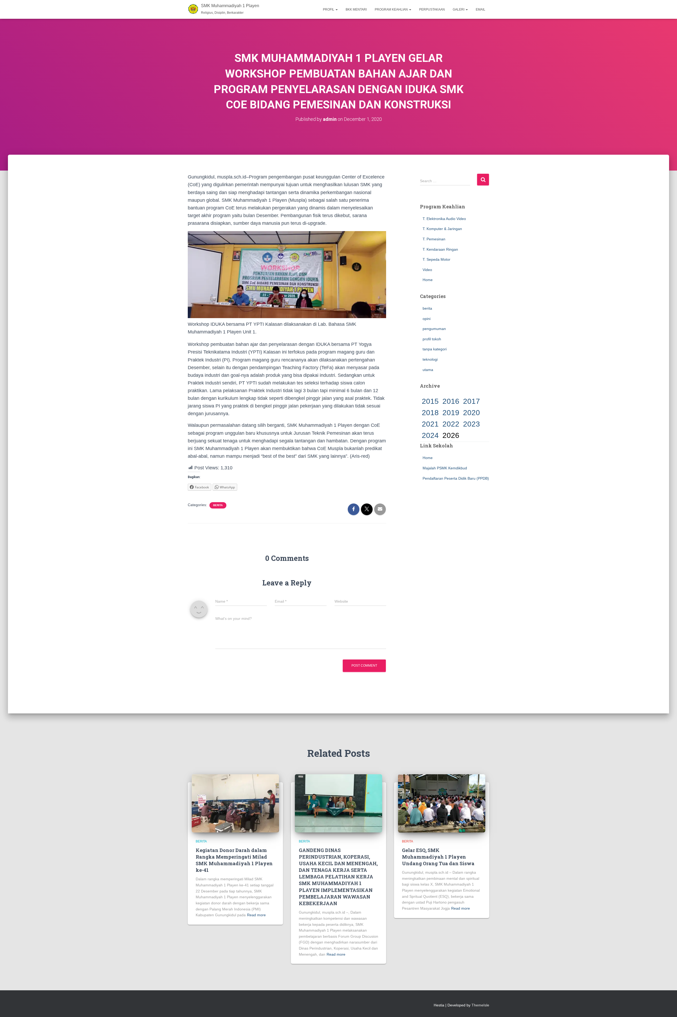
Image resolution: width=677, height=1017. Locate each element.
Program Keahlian (392, 9)
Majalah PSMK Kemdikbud (445, 468)
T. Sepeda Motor (436, 259)
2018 (430, 413)
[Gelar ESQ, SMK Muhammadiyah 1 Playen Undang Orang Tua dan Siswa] (441, 803)
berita (218, 505)
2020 (471, 413)
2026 (450, 435)
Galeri (459, 9)
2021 (430, 424)
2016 (450, 401)
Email (480, 9)
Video (427, 270)
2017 (471, 401)
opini (427, 319)
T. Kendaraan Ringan (440, 249)
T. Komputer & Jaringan (442, 229)
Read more (256, 915)
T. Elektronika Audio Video (444, 219)
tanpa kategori (435, 349)
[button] (336, 9)
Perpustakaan (432, 9)
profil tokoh (432, 339)
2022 (450, 424)
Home (428, 280)
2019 (450, 413)
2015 (430, 401)
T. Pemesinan (434, 239)
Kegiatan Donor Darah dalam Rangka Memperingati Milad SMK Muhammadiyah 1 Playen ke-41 (234, 860)
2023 (471, 424)
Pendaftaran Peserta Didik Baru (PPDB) (456, 478)
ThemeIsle (480, 1005)
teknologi (430, 359)
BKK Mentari (356, 9)
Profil (329, 9)
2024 (430, 435)
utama (428, 370)
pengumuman (434, 329)
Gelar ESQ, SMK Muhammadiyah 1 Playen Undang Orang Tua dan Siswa (438, 857)
